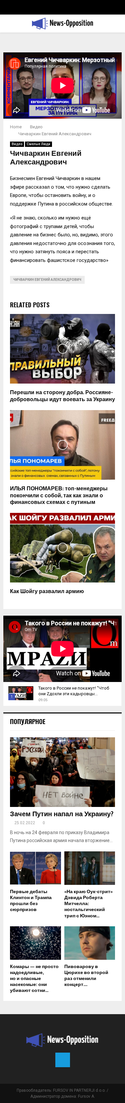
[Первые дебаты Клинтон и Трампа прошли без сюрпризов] (35, 868)
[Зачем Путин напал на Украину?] (62, 772)
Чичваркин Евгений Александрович (47, 279)
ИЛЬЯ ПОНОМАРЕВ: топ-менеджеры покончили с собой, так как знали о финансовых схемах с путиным (59, 495)
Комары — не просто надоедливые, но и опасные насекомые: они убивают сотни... (34, 978)
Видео (17, 144)
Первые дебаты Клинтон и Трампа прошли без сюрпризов (31, 900)
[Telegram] (62, 1060)
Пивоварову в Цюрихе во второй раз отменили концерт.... (86, 975)
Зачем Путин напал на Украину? (61, 814)
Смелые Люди (38, 144)
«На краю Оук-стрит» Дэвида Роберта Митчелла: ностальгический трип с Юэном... (88, 903)
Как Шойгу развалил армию (47, 591)
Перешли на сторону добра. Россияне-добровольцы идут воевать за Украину (62, 396)
